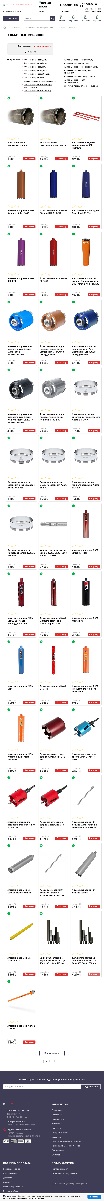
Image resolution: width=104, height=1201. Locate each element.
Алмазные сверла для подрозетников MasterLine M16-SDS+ (21, 825)
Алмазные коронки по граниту (77, 63)
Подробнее (39, 1198)
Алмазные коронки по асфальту (78, 60)
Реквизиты (57, 1115)
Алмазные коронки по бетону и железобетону (38, 85)
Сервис (65, 12)
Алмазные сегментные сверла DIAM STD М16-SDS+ (84, 757)
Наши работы (58, 1119)
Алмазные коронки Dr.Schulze (37, 74)
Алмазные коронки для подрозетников (74, 81)
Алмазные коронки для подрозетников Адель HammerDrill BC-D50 (52, 417)
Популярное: (13, 60)
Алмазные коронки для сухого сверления (77, 71)
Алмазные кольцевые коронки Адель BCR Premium (83, 145)
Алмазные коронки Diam (35, 67)
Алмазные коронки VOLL (35, 77)
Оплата (6, 1182)
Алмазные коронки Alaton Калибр (21, 1027)
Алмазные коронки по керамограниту (81, 67)
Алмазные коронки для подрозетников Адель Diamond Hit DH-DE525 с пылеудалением (84, 350)
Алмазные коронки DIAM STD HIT (53, 687)
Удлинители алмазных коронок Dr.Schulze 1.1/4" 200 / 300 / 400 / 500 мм (53, 961)
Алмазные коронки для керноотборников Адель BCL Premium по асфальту (85, 281)
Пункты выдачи (10, 1173)
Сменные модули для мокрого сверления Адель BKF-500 (21, 553)
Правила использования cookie (66, 1146)
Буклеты (56, 1155)
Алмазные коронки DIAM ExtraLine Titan (85, 551)
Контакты (56, 1128)
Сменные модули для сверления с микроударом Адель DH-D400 (86, 417)
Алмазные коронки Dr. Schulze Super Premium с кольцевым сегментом (84, 825)
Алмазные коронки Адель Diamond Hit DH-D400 (21, 211)
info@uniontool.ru (17, 1122)
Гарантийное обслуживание (64, 1173)
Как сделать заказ (11, 1169)
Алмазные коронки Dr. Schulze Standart (83, 891)
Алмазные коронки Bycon (35, 70)
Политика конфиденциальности (66, 1141)
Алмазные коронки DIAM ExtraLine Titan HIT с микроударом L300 (20, 621)
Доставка (7, 1178)
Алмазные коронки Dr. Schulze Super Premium (19, 891)
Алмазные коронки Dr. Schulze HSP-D (19, 959)
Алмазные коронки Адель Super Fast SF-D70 (85, 211)
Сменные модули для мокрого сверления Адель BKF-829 (85, 485)
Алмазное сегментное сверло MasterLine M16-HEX (52, 825)
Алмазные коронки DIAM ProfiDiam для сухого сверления (20, 757)
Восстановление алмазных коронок (17, 144)
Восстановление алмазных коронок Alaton (53, 144)
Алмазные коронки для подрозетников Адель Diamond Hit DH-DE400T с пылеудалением (20, 418)
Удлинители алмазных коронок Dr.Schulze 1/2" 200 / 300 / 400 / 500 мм (84, 961)
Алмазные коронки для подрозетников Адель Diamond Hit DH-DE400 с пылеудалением (52, 350)
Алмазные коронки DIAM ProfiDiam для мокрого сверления (85, 689)
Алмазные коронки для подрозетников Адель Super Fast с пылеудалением (19, 350)
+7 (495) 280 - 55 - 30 (18, 1111)
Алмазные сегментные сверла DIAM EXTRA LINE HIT (52, 757)
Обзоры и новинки (92, 12)
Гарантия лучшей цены (13, 1187)
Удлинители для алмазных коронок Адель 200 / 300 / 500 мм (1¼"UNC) (54, 553)
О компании (57, 1110)
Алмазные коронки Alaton (35, 63)
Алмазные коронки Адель (35, 60)
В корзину (29, 159)
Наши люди (57, 1123)
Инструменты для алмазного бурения (81, 86)
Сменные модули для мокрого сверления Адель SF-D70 (53, 485)
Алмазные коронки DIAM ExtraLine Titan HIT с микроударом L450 (53, 621)
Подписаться (91, 1086)
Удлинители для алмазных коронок (40, 81)
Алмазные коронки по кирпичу (37, 90)
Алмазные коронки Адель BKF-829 (21, 279)
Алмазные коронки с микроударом (79, 76)
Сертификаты (58, 1150)
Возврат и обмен (10, 1191)
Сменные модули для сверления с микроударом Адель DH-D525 (21, 485)
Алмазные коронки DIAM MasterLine (85, 619)
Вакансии (56, 1137)
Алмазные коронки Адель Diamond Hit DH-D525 (53, 211)
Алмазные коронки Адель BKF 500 (53, 279)
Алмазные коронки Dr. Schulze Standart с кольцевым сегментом (52, 893)
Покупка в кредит (60, 1169)
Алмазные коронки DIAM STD (20, 687)
